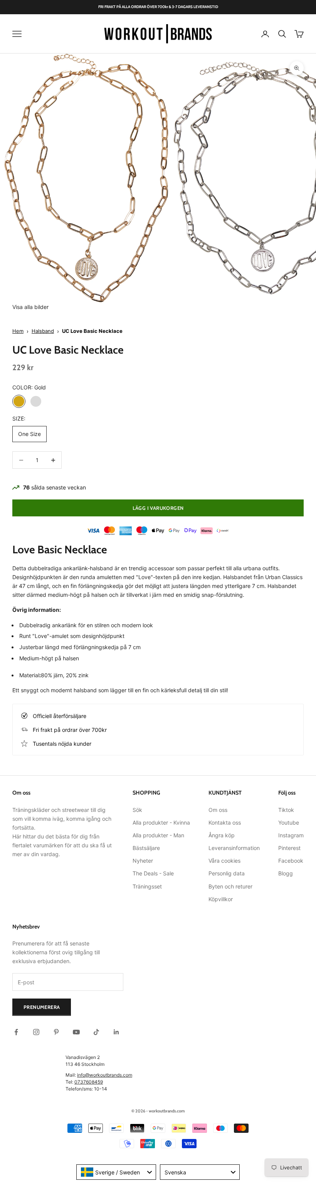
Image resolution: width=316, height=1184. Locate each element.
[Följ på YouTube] (76, 1032)
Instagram (291, 835)
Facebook (290, 860)
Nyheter (143, 860)
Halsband (43, 331)
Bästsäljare (146, 848)
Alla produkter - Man (158, 835)
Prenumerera (42, 1007)
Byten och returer (230, 886)
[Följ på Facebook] (16, 1032)
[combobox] (116, 1172)
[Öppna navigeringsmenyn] (17, 33)
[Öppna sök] (282, 33)
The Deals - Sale (153, 873)
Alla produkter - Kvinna (161, 822)
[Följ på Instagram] (36, 1032)
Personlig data (226, 873)
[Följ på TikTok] (96, 1032)
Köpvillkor (220, 899)
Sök (137, 810)
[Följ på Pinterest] (56, 1032)
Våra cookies (224, 860)
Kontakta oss (224, 822)
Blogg (285, 873)
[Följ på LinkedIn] (116, 1032)
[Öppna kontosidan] (265, 33)
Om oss (217, 810)
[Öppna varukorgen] (299, 33)
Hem (18, 331)
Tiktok (286, 810)
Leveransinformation (234, 848)
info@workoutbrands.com (104, 1075)
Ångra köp (221, 835)
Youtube (288, 822)
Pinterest (289, 848)
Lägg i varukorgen (158, 508)
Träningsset (147, 886)
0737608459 (88, 1082)
